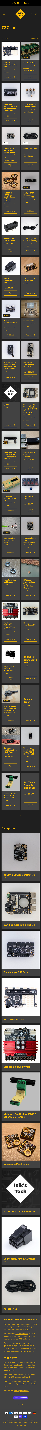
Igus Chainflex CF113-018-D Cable (9, 540)
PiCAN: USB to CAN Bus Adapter (29, 454)
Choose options (30, 77)
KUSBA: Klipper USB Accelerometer (29, 540)
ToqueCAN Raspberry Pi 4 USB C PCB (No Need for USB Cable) (29, 752)
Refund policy (13, 1422)
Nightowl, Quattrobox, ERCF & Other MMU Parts (20, 1115)
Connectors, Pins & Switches (19, 1258)
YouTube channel (21, 1334)
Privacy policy (23, 1422)
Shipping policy (21, 1425)
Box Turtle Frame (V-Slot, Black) (29, 785)
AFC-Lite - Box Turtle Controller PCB (10, 65)
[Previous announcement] (4, 3)
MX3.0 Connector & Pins (9, 280)
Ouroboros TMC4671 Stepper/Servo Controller (9, 626)
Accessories (10, 1309)
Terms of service (33, 1422)
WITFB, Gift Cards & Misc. (18, 1211)
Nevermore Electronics (16, 1164)
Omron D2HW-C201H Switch (9, 240)
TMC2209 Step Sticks (29, 497)
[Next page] (26, 816)
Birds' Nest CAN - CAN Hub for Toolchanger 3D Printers (10, 455)
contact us (16, 1343)
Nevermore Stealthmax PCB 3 (30, 625)
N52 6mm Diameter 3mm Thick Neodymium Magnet (29, 584)
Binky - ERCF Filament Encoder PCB (28, 195)
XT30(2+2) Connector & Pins (30, 660)
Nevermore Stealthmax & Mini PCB (28, 365)
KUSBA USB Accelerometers (19, 875)
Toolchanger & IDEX (14, 972)
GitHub (27, 1329)
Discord (25, 1351)
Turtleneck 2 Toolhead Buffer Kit (10, 498)
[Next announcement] (37, 3)
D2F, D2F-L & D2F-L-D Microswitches (9, 669)
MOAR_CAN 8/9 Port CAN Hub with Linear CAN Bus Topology (10, 366)
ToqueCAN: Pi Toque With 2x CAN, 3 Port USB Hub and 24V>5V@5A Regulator (30, 410)
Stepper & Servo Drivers (17, 1067)
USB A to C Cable (30, 148)
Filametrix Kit (29, 321)
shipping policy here (21, 1391)
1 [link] (15, 816)
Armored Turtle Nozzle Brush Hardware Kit (10, 796)
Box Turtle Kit (29, 63)
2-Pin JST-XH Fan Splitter (29, 280)
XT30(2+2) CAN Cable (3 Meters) (30, 240)
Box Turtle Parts (13, 1019)
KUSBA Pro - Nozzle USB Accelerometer (9, 150)
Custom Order (27, 700)
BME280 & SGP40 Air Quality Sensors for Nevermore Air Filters (10, 197)
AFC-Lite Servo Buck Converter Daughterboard (10, 708)
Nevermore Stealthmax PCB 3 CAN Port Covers (10, 751)
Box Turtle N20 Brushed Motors (30, 106)
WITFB (6, 405)
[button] (4, 14)
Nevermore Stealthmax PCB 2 (10, 323)
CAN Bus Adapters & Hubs (18, 925)
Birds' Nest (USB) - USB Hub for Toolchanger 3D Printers (10, 108)
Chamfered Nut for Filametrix (10, 581)
